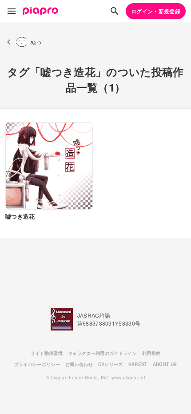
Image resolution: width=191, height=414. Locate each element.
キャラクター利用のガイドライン (102, 353)
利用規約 (151, 353)
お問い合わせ (79, 364)
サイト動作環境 (47, 353)
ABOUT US (165, 364)
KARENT (137, 364)
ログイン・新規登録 (155, 11)
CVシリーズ (110, 364)
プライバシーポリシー (37, 364)
